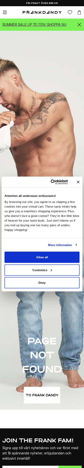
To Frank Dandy (42, 395)
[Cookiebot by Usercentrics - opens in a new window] (55, 182)
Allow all (42, 257)
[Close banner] (78, 182)
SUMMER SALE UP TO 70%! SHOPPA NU (34, 24)
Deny (42, 282)
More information (60, 244)
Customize (39, 270)
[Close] (79, 24)
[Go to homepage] (42, 12)
